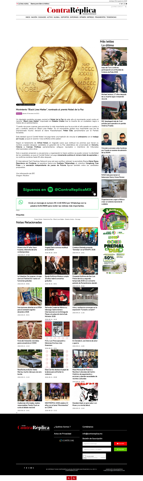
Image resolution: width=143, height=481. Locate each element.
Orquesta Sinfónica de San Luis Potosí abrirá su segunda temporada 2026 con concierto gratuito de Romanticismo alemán (84, 279)
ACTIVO (50, 17)
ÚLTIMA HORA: (23, 4)
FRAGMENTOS (100, 17)
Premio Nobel (38, 219)
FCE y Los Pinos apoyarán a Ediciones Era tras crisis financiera (55, 343)
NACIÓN (34, 17)
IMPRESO (90, 17)
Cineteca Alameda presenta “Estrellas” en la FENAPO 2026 (83, 248)
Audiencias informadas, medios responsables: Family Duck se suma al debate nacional (29, 405)
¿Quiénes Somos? (117, 6)
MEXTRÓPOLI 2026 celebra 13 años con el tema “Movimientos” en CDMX (56, 405)
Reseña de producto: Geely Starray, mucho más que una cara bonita (29, 372)
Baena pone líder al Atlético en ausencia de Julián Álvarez (50, 4)
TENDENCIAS (111, 17)
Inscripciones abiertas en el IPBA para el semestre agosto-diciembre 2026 (30, 309)
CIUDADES (42, 17)
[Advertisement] (57, 33)
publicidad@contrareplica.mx (114, 470)
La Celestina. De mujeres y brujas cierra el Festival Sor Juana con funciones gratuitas (30, 278)
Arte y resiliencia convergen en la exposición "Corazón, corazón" (84, 308)
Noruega (77, 219)
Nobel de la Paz (47, 219)
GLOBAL (57, 17)
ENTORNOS (74, 17)
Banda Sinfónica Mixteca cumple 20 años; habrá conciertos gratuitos (57, 278)
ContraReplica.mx (71, 470)
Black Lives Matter (59, 219)
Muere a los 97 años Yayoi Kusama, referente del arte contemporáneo (27, 249)
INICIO (28, 17)
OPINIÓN (82, 17)
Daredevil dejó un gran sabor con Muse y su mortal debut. (84, 404)
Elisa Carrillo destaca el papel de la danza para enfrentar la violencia (56, 372)
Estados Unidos (69, 219)
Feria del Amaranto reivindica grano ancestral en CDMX (28, 342)
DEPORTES (65, 17)
